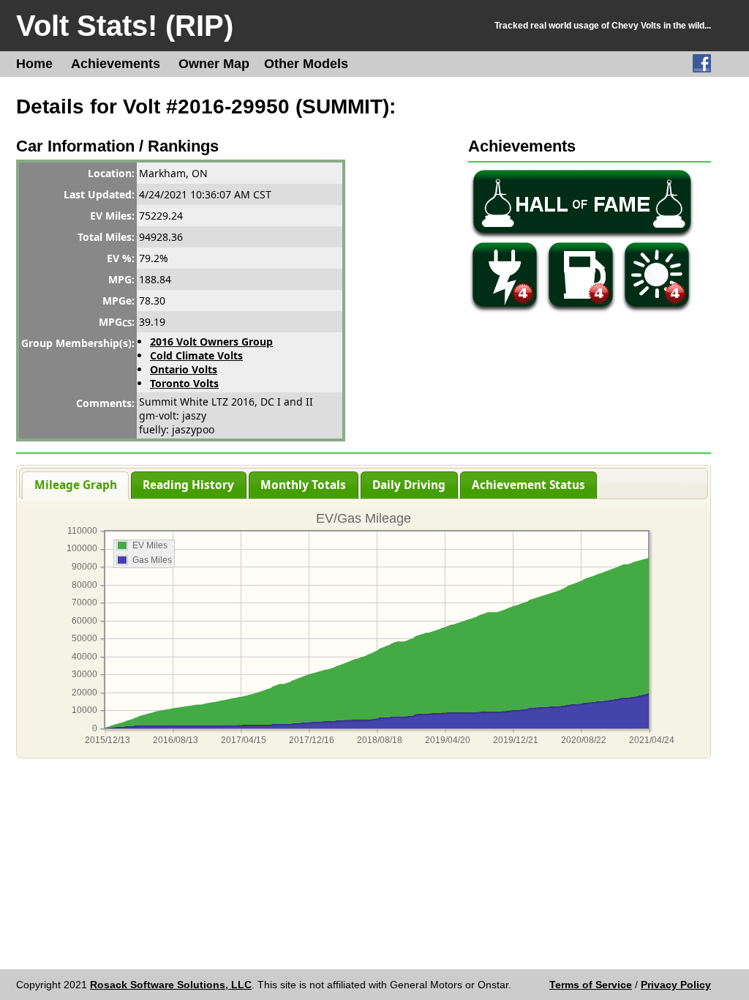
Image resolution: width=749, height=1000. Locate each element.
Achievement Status (528, 485)
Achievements (115, 63)
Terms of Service (590, 984)
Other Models (306, 63)
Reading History (188, 485)
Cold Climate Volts (196, 355)
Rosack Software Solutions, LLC (171, 984)
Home (34, 63)
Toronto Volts (184, 383)
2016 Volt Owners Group (211, 341)
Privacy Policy (676, 984)
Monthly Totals (303, 485)
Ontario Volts (183, 369)
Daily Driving (408, 485)
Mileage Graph (75, 485)
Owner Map (213, 63)
